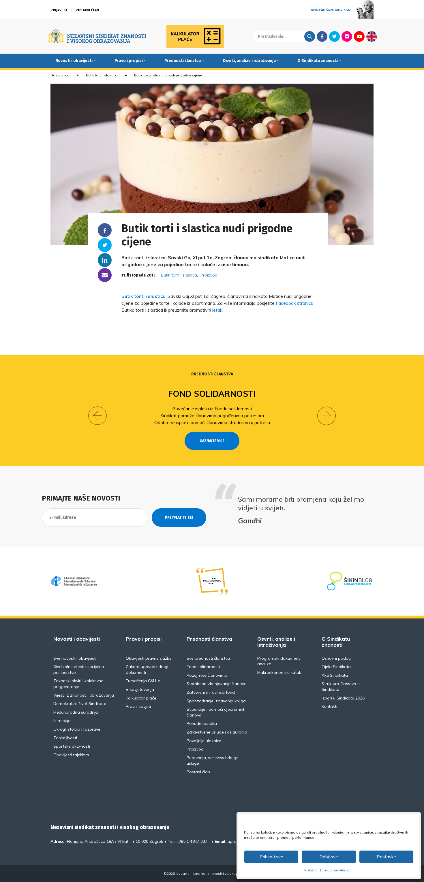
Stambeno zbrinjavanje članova (217, 683)
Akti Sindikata (335, 675)
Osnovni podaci (336, 658)
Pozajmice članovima (207, 675)
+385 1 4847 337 (191, 841)
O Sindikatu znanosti (317, 60)
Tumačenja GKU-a (143, 680)
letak (217, 310)
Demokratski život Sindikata (79, 703)
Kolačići (310, 870)
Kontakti (329, 706)
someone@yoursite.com (105, 275)
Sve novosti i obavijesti (74, 658)
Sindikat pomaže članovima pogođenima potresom (212, 415)
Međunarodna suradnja (75, 712)
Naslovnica (59, 75)
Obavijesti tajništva (71, 754)
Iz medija (62, 720)
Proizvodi (209, 275)
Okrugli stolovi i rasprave (76, 729)
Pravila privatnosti (335, 870)
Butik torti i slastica (101, 75)
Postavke (386, 857)
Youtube (359, 36)
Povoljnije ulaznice (204, 740)
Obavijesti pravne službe (149, 658)
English (371, 36)
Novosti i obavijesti (74, 60)
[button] (97, 415)
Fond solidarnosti (212, 394)
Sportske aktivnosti (71, 746)
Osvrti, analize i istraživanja (249, 60)
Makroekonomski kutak (279, 672)
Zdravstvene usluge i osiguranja (217, 732)
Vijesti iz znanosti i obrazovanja (83, 695)
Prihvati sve (271, 857)
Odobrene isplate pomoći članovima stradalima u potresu (212, 422)
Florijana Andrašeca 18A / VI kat (97, 841)
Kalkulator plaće (141, 698)
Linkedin (105, 260)
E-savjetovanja (140, 689)
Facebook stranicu (294, 303)
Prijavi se (59, 10)
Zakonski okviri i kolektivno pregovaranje (78, 683)
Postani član (87, 10)
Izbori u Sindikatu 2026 (343, 698)
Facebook (322, 36)
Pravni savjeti (138, 706)
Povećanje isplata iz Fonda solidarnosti (212, 408)
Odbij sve (329, 857)
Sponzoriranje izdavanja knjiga (216, 701)
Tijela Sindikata (336, 666)
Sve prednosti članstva (208, 658)
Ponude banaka (202, 723)
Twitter (334, 36)
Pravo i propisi (129, 60)
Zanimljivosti (65, 737)
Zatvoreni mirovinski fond (211, 692)
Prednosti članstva (182, 60)
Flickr (347, 36)
